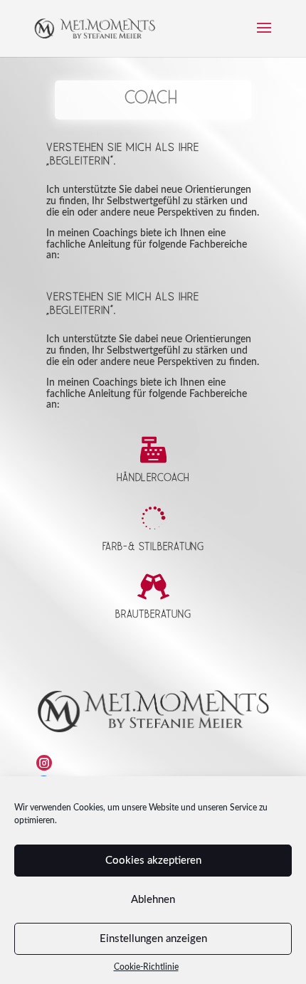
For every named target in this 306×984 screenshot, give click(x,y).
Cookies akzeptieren (153, 860)
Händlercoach (153, 478)
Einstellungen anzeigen (153, 938)
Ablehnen (153, 899)
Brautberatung (153, 615)
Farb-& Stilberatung (153, 547)
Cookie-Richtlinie (146, 967)
